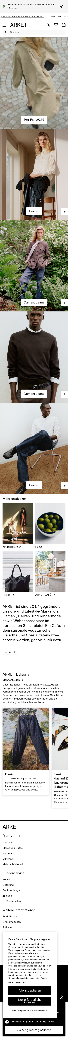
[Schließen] (61, 6)
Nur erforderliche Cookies (30, 1001)
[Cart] (63, 25)
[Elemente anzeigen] (64, 211)
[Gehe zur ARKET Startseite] (18, 25)
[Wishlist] (56, 25)
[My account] (48, 25)
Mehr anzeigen (18, 982)
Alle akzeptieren (30, 990)
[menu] (4, 25)
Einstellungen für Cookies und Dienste (29, 1010)
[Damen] (34, 83)
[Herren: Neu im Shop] (34, 174)
